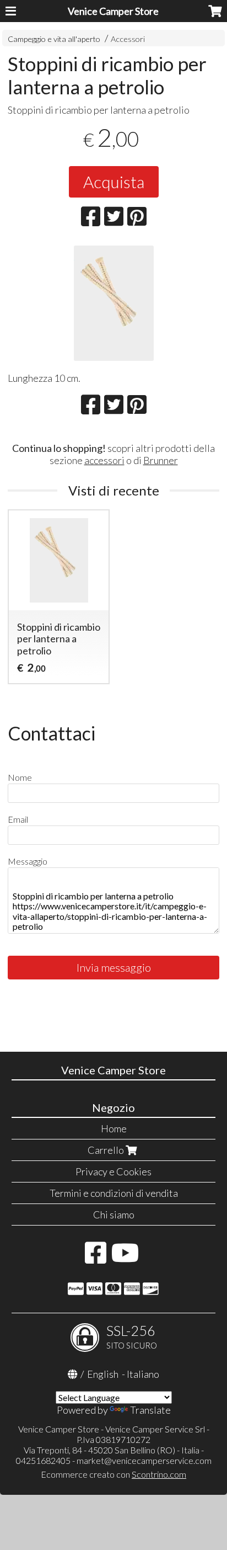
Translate (150, 1410)
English (102, 1374)
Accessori (128, 39)
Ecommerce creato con (113, 1474)
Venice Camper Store (113, 11)
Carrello (107, 1150)
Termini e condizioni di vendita (114, 1193)
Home (114, 1128)
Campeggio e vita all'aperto (54, 39)
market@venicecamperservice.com (144, 1460)
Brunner (160, 460)
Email (18, 819)
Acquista (113, 181)
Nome (20, 777)
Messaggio (27, 861)
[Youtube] (125, 1258)
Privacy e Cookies (113, 1171)
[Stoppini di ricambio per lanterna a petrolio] (113, 303)
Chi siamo (113, 1214)
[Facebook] (95, 1258)
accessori (104, 460)
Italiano (143, 1374)
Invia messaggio (114, 967)
